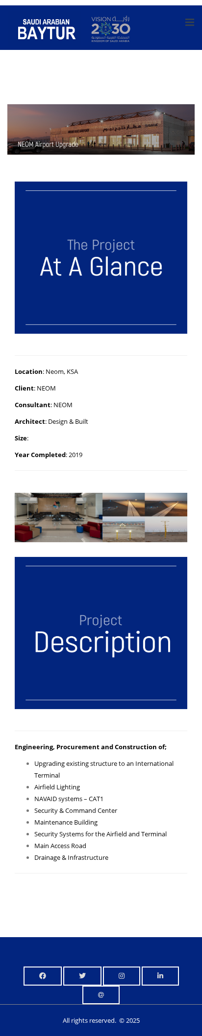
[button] (43, 976)
